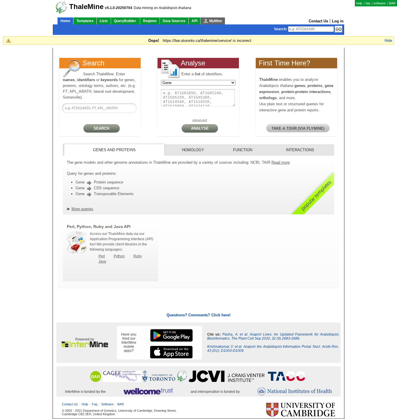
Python (119, 256)
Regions (150, 21)
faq (368, 3)
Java (102, 261)
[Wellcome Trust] (148, 391)
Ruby (137, 256)
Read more (280, 162)
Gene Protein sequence (99, 182)
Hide (388, 40)
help (359, 3)
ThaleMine (86, 6)
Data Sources (174, 21)
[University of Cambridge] (300, 410)
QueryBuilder (125, 21)
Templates (85, 21)
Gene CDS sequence (97, 188)
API (194, 21)
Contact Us (318, 21)
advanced (199, 120)
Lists (104, 21)
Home (65, 21)
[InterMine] (85, 346)
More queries (82, 209)
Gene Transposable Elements (105, 194)
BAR (392, 3)
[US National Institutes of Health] (294, 392)
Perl (102, 256)
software (379, 3)
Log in (338, 21)
